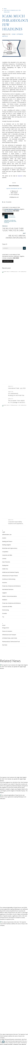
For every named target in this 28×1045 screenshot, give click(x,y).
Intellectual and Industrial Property (10, 572)
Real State (4, 645)
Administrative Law (6, 534)
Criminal (4, 558)
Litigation (4, 593)
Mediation (4, 599)
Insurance (4, 582)
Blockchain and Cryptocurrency (9, 548)
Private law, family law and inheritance (11, 586)
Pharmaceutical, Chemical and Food (11, 641)
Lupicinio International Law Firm (14, 188)
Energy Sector (5, 627)
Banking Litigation (6, 544)
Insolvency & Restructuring (8, 579)
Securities (4, 613)
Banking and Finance (7, 541)
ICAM (13, 34)
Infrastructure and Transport (9, 634)
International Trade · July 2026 (17, 388)
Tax (3, 617)
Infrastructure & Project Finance (10, 575)
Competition (5, 551)
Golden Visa (5, 569)
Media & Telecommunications (9, 596)
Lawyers (9, 202)
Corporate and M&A (7, 555)
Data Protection (6, 562)
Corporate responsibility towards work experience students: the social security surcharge (16, 522)
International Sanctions (7, 589)
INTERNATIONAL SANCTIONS (9, 638)
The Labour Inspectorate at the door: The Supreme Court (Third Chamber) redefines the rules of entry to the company (14, 1036)
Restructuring (5, 610)
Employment (5, 565)
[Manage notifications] (3, 1042)
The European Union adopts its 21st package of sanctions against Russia (16, 401)
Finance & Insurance (7, 631)
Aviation (4, 538)
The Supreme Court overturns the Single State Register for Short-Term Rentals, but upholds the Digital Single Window (13, 779)
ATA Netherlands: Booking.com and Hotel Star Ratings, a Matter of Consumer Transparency (16, 394)
